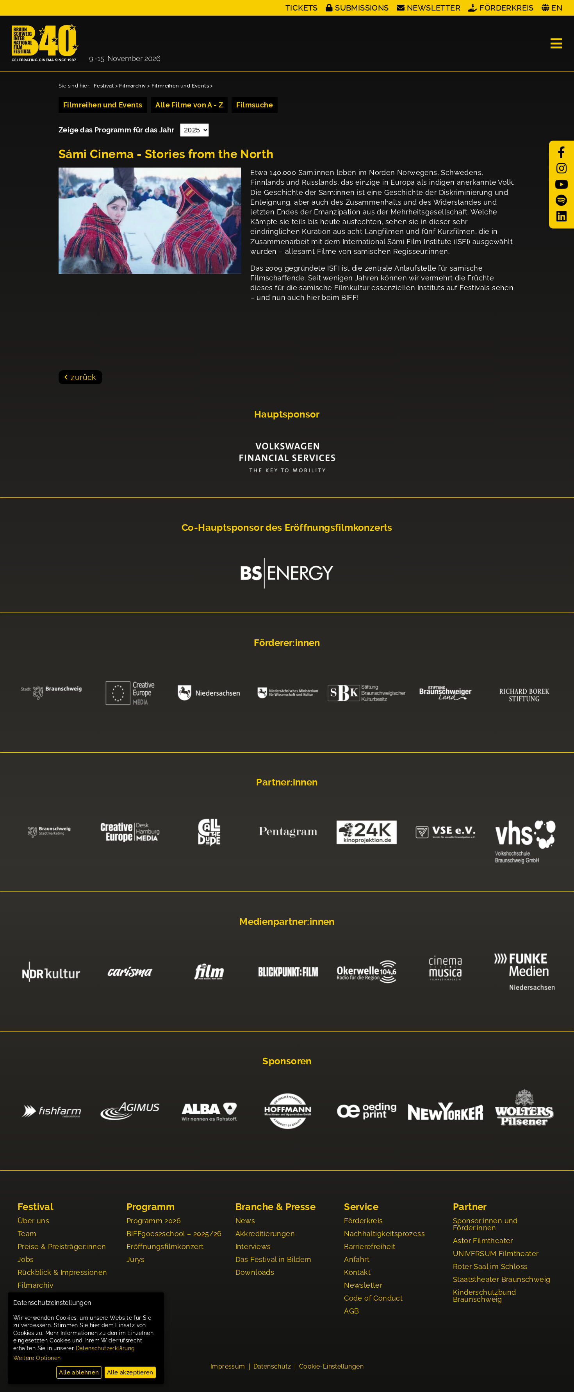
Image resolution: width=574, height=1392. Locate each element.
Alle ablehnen (79, 1372)
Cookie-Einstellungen (331, 1366)
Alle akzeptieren (130, 1372)
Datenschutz (272, 1366)
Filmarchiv (132, 86)
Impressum (227, 1366)
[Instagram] (561, 168)
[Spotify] (561, 201)
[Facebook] (561, 152)
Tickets (301, 7)
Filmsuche (254, 105)
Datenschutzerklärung (105, 1348)
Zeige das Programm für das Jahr (117, 130)
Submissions (362, 7)
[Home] (86, 43)
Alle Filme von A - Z (189, 105)
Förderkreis (506, 7)
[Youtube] (561, 184)
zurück (83, 377)
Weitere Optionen (37, 1358)
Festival (104, 86)
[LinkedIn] (561, 217)
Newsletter (433, 7)
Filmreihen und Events (180, 86)
